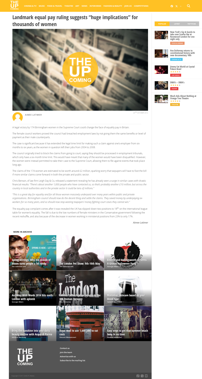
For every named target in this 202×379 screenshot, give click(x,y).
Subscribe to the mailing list (72, 360)
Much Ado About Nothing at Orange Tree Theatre (183, 97)
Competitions (141, 6)
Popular (162, 24)
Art (77, 6)
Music (42, 6)
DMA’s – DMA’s (177, 82)
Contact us (65, 348)
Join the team (66, 352)
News (84, 6)
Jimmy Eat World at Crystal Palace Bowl (182, 67)
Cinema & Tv (30, 6)
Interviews (95, 6)
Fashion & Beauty (113, 6)
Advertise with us (68, 356)
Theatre (68, 6)
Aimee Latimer (33, 114)
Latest (177, 24)
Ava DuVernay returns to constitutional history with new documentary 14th (182, 52)
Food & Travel (54, 6)
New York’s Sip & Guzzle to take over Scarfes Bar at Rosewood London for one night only (182, 35)
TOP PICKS (192, 24)
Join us (128, 6)
